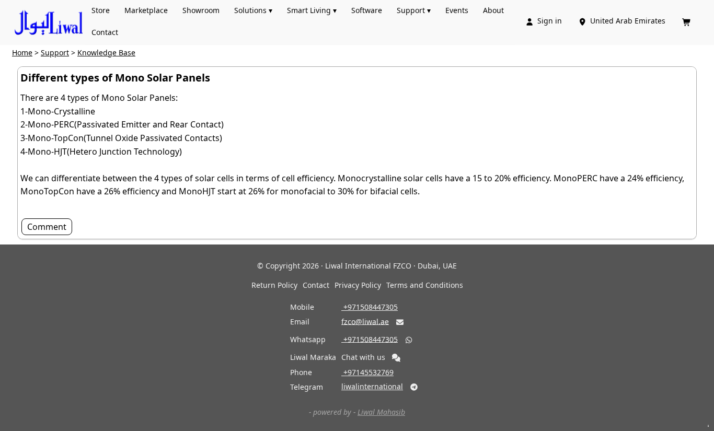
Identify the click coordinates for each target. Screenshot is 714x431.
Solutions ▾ (253, 10)
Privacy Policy (358, 285)
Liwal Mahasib (381, 412)
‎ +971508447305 (369, 307)
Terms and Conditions (424, 285)
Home (22, 52)
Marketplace (146, 10)
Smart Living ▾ (312, 10)
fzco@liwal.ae (365, 321)
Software (366, 10)
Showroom (201, 10)
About (493, 10)
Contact (104, 32)
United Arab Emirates (623, 21)
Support (55, 52)
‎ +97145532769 (367, 372)
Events (456, 10)
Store (100, 10)
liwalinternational (372, 386)
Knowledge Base (106, 52)
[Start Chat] (396, 358)
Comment (46, 226)
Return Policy (274, 285)
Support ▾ (414, 10)
